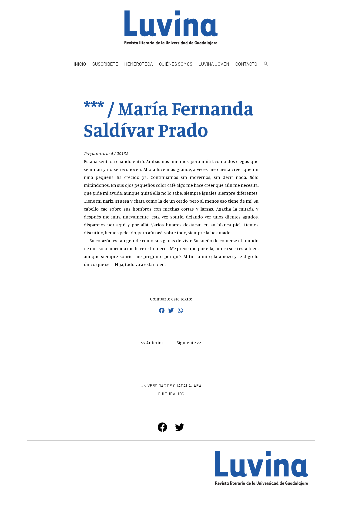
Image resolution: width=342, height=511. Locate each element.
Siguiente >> (189, 342)
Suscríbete (105, 64)
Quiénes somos (175, 64)
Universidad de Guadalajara (171, 385)
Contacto (246, 64)
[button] (265, 64)
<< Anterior (152, 342)
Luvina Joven (213, 64)
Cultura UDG (171, 393)
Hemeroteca (138, 64)
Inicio (80, 64)
